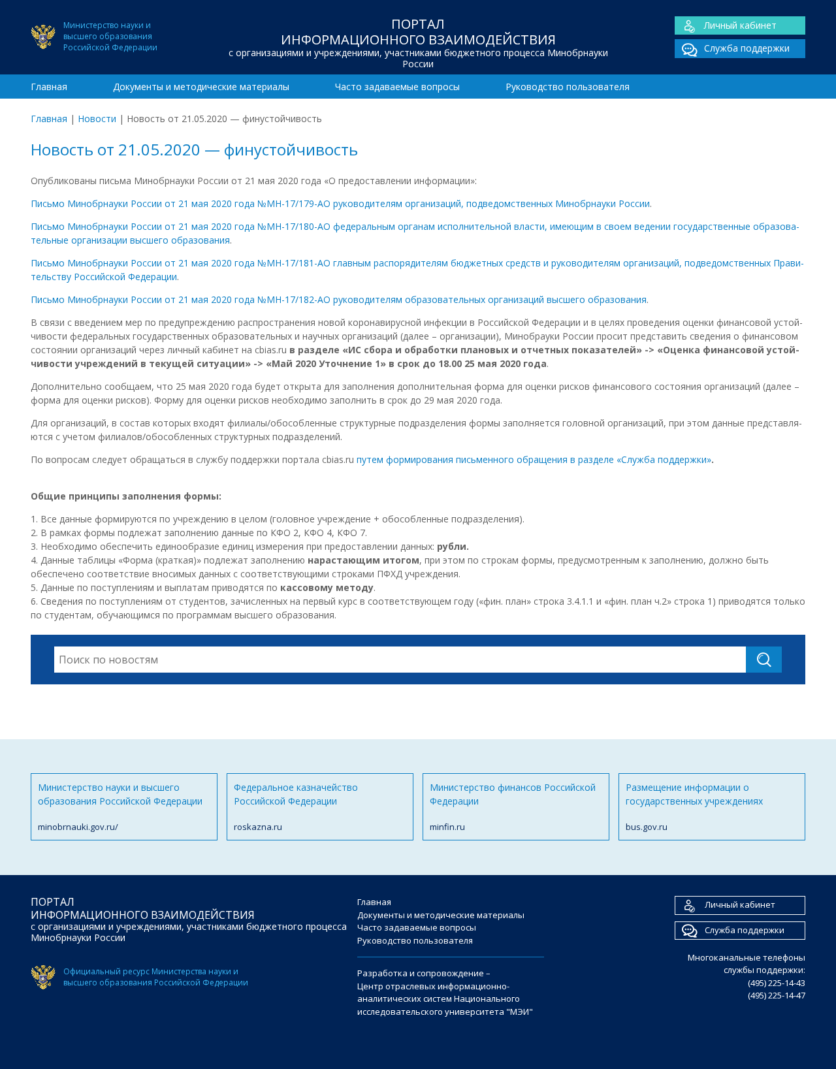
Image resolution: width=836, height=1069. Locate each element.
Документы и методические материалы (201, 86)
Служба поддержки (747, 48)
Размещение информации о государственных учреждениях (694, 807)
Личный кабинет (740, 25)
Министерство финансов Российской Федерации (513, 807)
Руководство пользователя (568, 86)
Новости (97, 118)
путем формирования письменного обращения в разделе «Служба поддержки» (534, 459)
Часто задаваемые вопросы (397, 86)
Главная (49, 86)
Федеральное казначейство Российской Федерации (296, 807)
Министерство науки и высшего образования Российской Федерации (120, 807)
